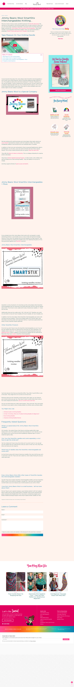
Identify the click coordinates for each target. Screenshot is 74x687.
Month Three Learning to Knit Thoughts (17, 31)
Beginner (38, 592)
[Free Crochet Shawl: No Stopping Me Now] (15, 581)
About (41, 620)
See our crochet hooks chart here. (27, 400)
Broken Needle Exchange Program (16, 157)
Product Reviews (23, 499)
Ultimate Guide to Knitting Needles (12, 411)
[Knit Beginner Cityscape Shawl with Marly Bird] (58, 581)
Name (3, 509)
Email (3, 514)
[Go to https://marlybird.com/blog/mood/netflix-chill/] (54, 112)
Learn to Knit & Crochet (46, 619)
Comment (4, 519)
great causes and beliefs (22, 163)
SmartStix (18, 241)
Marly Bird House (44, 617)
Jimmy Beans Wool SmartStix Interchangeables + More (15, 59)
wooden (14, 333)
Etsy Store (59, 617)
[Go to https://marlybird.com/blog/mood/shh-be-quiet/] (66, 131)
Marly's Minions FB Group (63, 616)
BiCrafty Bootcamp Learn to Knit (11, 499)
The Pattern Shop (44, 612)
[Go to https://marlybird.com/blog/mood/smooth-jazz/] (54, 130)
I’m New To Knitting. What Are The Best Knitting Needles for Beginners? (21, 413)
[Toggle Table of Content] (41, 55)
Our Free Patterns (44, 614)
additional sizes (5, 332)
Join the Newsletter (62, 612)
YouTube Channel (61, 614)
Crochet (15, 592)
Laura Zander (5, 142)
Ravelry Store (60, 619)
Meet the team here (34, 150)
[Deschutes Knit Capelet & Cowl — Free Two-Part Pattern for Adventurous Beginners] (37, 581)
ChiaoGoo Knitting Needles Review (12, 417)
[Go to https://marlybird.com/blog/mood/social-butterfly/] (66, 113)
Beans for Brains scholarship (16, 153)
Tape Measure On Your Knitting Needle (11, 56)
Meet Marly (60, 38)
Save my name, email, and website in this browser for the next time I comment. (21, 532)
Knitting (6, 15)
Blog (41, 616)
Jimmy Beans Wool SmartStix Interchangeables (23, 28)
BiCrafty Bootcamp (34, 23)
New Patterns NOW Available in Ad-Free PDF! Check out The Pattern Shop (37, 8)
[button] (2, 623)
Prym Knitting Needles (9, 415)
